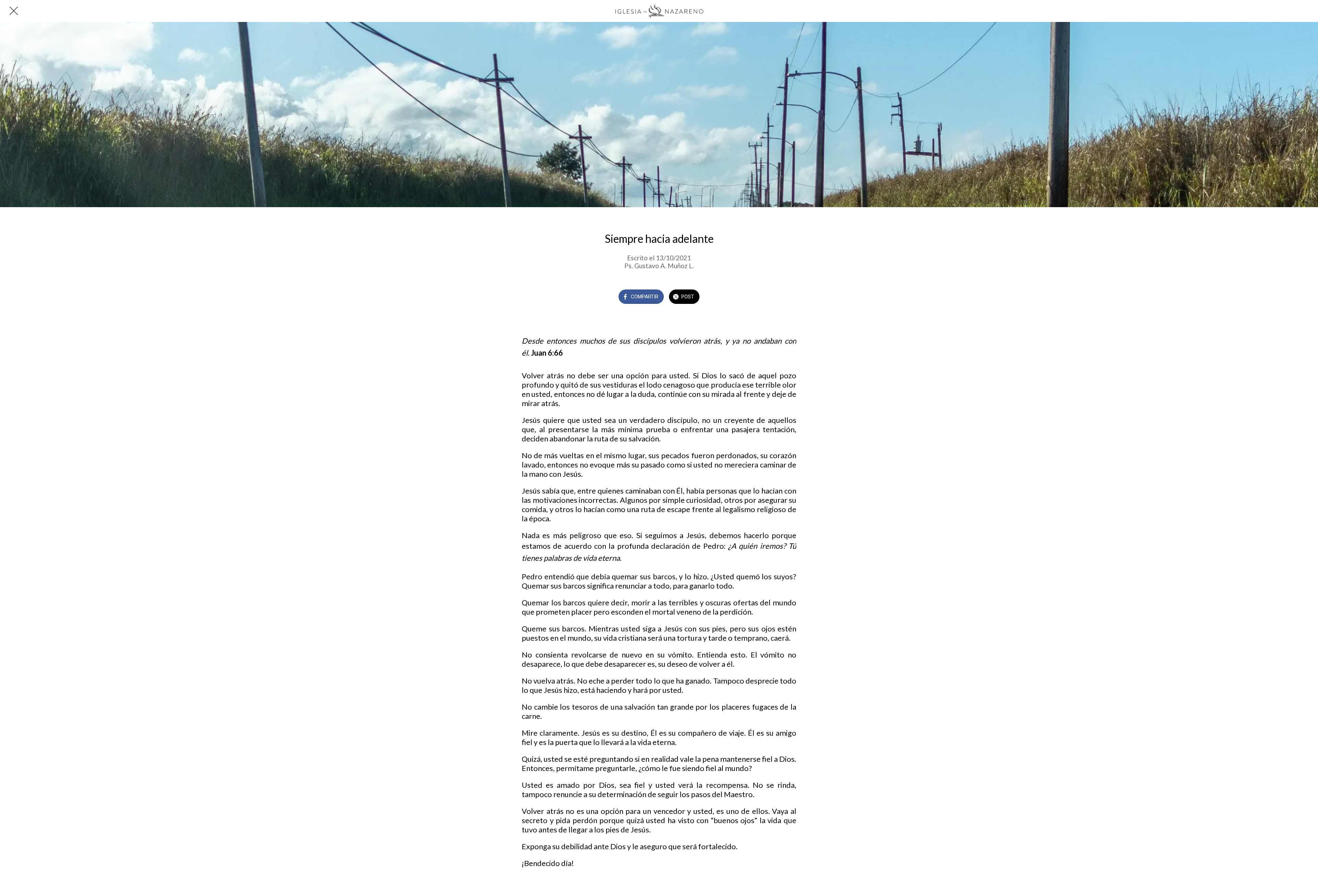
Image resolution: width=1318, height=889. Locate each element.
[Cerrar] (14, 11)
